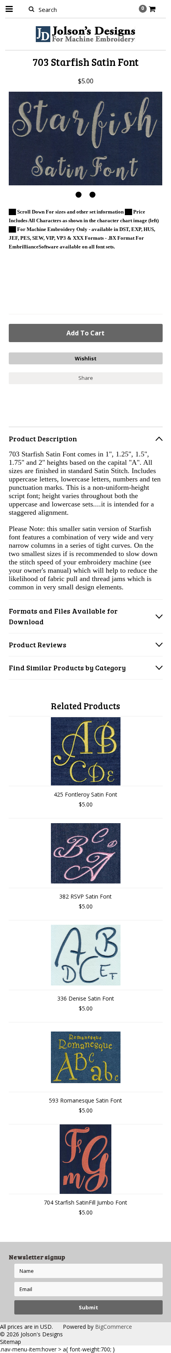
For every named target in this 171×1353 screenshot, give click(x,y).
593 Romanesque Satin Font (85, 1100)
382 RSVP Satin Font (85, 896)
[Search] (32, 8)
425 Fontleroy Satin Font (85, 794)
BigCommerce (113, 1326)
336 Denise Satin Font (85, 998)
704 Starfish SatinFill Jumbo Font (85, 1202)
